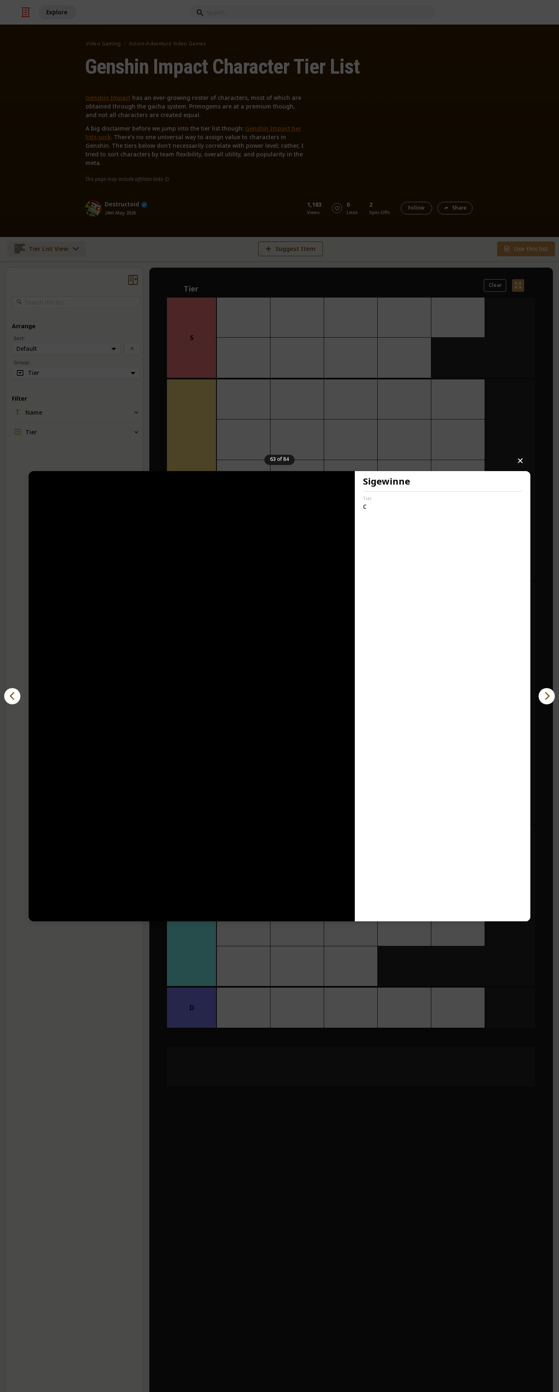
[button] (12, 696)
